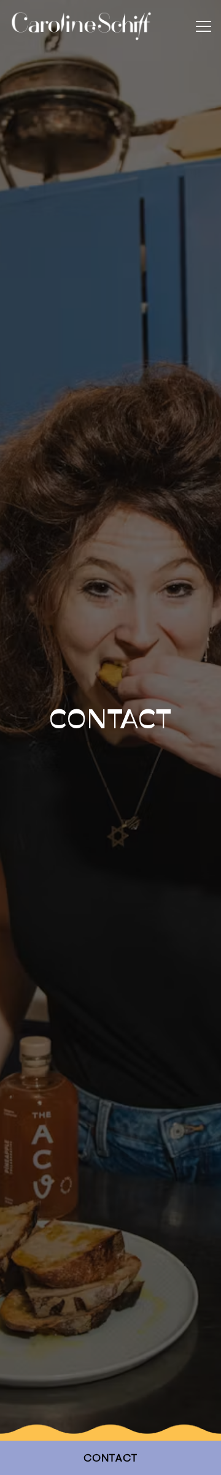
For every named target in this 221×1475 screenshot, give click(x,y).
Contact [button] (110, 1459)
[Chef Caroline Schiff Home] (81, 26)
